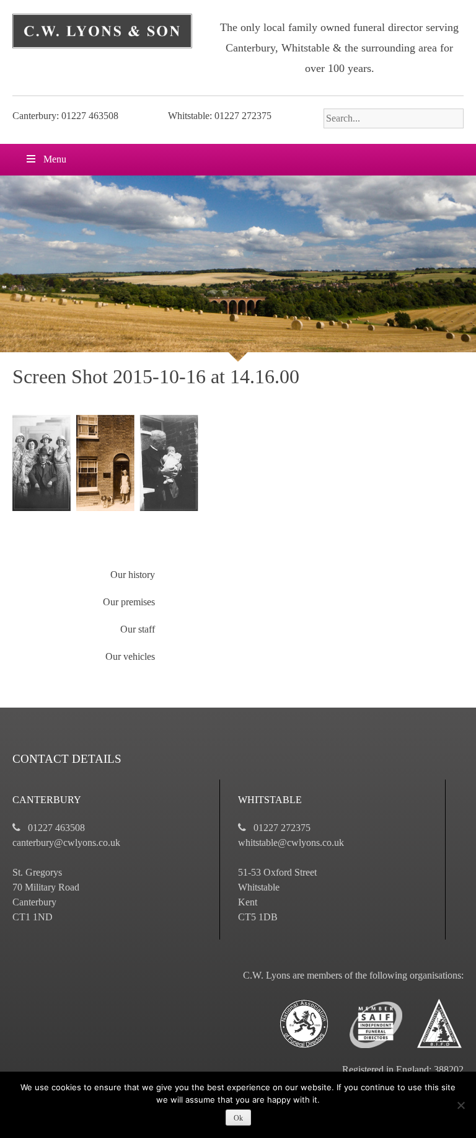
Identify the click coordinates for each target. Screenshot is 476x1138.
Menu (54, 159)
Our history (132, 574)
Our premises (129, 602)
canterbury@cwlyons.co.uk (66, 842)
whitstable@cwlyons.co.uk (291, 842)
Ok (238, 1118)
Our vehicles (130, 656)
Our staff (137, 629)
